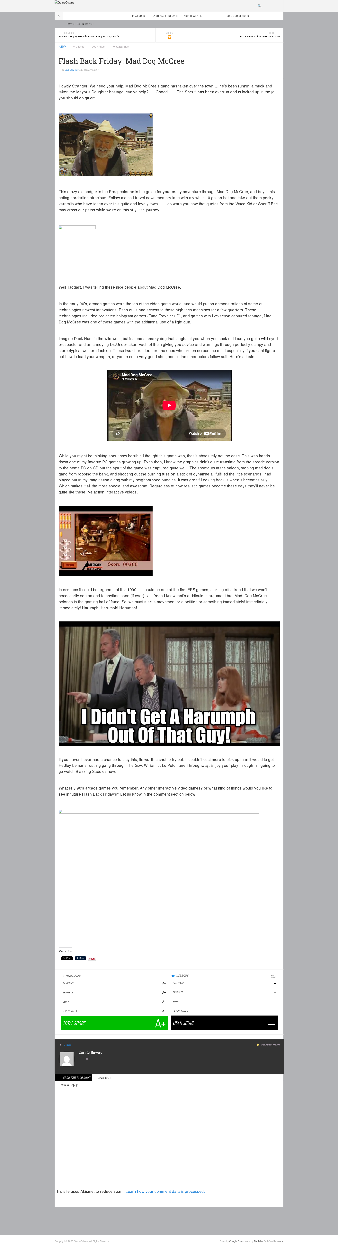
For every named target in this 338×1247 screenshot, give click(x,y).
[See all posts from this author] (67, 1058)
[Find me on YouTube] (82, 1059)
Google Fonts (236, 1241)
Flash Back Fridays (270, 1044)
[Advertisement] (169, 1221)
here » (280, 1241)
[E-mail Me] (88, 1059)
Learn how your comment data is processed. (165, 1191)
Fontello (258, 1241)
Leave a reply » (104, 1077)
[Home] (64, 2)
